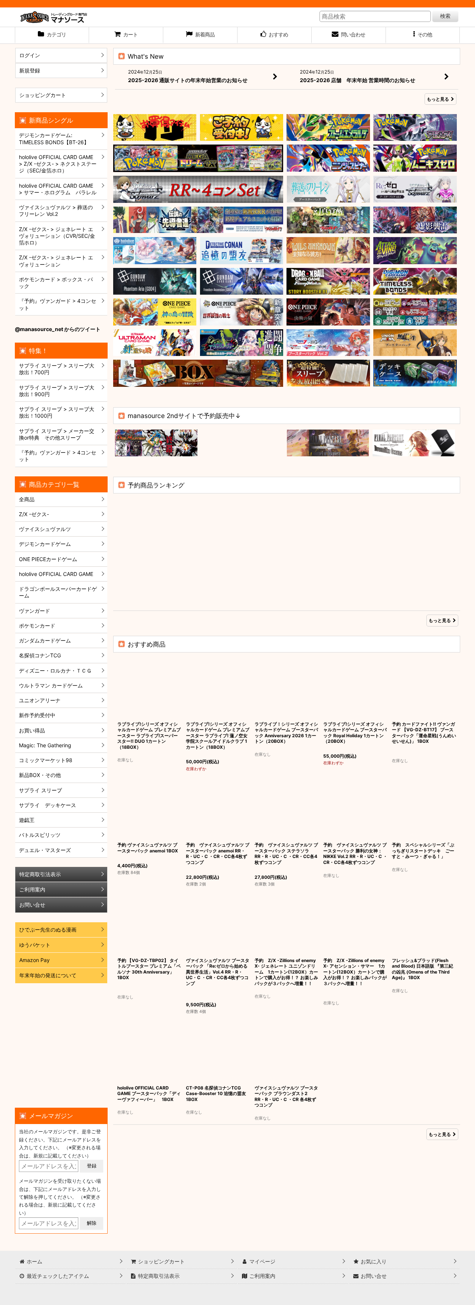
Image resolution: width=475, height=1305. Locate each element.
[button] (423, 35)
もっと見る (438, 99)
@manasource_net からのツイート (58, 329)
